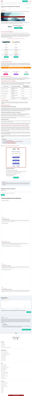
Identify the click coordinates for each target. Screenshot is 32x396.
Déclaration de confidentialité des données (6, 347)
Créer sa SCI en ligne (3, 360)
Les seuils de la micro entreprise (10, 175)
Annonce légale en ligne (3, 378)
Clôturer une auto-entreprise (6, 242)
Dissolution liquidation (3, 369)
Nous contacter (2, 343)
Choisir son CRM (3, 374)
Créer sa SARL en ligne (3, 356)
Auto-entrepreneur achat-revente (7, 289)
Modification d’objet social (4, 368)
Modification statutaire (3, 364)
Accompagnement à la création (4, 382)
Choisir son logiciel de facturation (4, 373)
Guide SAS (2, 391)
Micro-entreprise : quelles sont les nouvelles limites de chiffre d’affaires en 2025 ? (16, 171)
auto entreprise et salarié (5, 219)
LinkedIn (13, 338)
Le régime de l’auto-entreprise (6, 265)
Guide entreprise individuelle (4, 386)
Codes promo (25, 1)
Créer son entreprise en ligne (4, 351)
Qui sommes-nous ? (3, 344)
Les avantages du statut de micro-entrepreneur (12, 170)
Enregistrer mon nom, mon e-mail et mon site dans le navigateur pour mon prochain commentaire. (14, 310)
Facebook (15, 338)
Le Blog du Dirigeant (2, 1)
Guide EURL (2, 387)
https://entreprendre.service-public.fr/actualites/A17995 (11, 145)
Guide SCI (2, 392)
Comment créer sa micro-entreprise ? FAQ (11, 174)
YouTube (17, 338)
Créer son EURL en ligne (3, 355)
